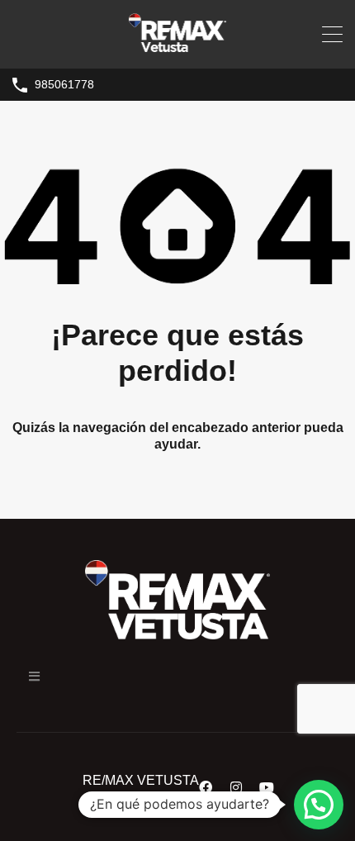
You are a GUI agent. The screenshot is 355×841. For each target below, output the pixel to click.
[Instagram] (236, 787)
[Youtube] (266, 787)
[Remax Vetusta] (178, 48)
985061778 (64, 84)
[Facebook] (205, 787)
